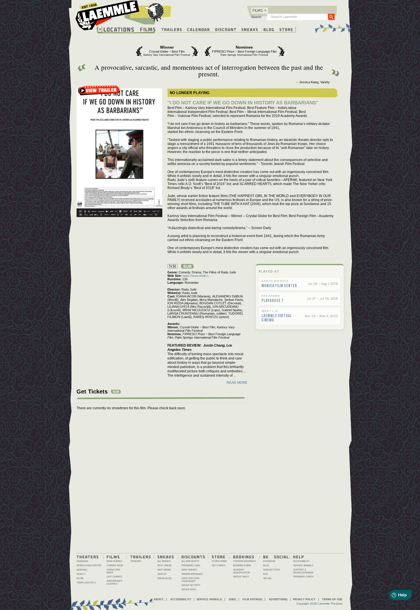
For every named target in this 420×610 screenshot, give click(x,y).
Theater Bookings (244, 561)
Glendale (82, 561)
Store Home (219, 561)
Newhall (82, 570)
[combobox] (259, 10)
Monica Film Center (279, 286)
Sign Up (162, 574)
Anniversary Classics (115, 582)
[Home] (123, 16)
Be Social (276, 556)
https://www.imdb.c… (197, 275)
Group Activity (190, 585)
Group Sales (241, 576)
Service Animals (303, 565)
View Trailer (99, 92)
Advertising (278, 599)
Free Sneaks (189, 570)
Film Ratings (252, 599)
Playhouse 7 (272, 301)
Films (148, 28)
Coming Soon (115, 565)
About (158, 599)
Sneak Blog (164, 578)
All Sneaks (164, 561)
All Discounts (190, 561)
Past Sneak (164, 570)
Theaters (88, 556)
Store (286, 29)
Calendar (198, 29)
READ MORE (237, 383)
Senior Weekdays (192, 574)
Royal (80, 578)
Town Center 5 (86, 582)
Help (298, 556)
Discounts (193, 556)
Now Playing (114, 561)
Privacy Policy (304, 599)
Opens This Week (113, 571)
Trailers (171, 29)
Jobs (232, 599)
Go (331, 17)
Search (256, 17)
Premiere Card (190, 565)
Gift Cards (218, 565)
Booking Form (242, 565)
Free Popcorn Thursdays (190, 580)
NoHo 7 (81, 574)
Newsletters (271, 570)
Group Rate (188, 589)
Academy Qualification (241, 571)
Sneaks (249, 29)
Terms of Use (332, 599)
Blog (269, 29)
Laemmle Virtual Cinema (276, 318)
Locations (119, 29)
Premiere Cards (303, 576)
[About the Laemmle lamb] (155, 12)
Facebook (269, 561)
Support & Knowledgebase (303, 571)
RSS (265, 574)
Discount (226, 29)
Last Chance (114, 576)
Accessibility (301, 561)
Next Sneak (164, 565)
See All (267, 578)
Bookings (244, 556)
